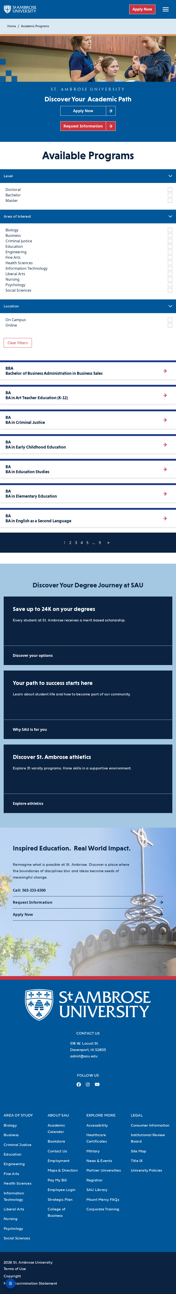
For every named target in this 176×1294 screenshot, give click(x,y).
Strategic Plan (60, 1200)
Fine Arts (11, 1174)
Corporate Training (102, 1209)
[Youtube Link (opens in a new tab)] (97, 1086)
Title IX (137, 1161)
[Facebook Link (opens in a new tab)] (78, 1086)
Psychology (13, 1229)
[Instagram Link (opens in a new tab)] (88, 1086)
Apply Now (142, 9)
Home (11, 26)
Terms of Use (15, 1269)
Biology (10, 1125)
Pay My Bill (57, 1180)
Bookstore (56, 1141)
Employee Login (62, 1190)
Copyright (12, 1276)
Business (11, 1135)
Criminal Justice (17, 1145)
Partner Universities (103, 1170)
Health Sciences (17, 1183)
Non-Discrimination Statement (30, 1283)
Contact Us (57, 1151)
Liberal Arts (14, 1209)
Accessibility (97, 1125)
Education (12, 1154)
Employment (59, 1161)
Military (93, 1151)
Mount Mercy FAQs (102, 1200)
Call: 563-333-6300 (29, 890)
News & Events (99, 1161)
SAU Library (96, 1190)
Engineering (14, 1164)
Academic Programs (35, 26)
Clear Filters (18, 342)
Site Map (138, 1151)
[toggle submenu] (165, 9)
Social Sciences (17, 1238)
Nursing (10, 1219)
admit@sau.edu (84, 1056)
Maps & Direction (63, 1170)
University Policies (146, 1170)
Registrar (94, 1180)
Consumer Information (150, 1125)
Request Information (32, 902)
